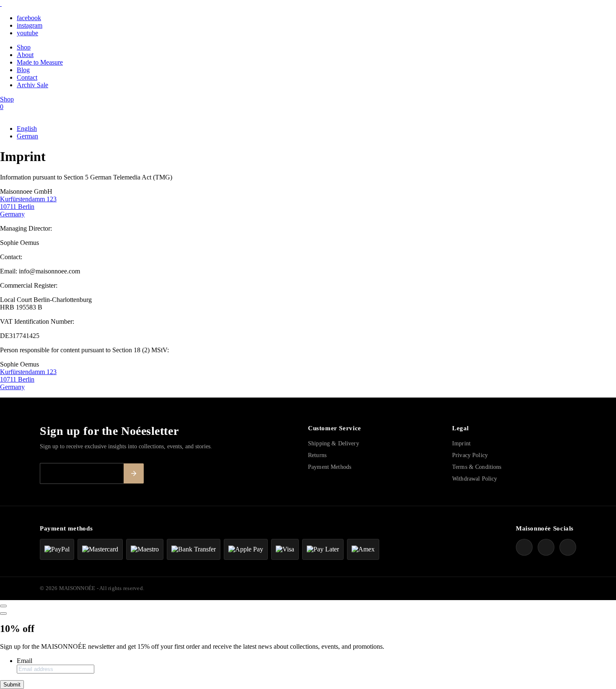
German (27, 136)
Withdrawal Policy (474, 479)
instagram (29, 25)
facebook (29, 17)
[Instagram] (546, 547)
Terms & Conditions (477, 467)
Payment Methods (329, 467)
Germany (12, 214)
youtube (27, 32)
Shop (24, 47)
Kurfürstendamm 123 (28, 199)
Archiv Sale (32, 84)
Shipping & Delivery (333, 443)
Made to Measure (40, 62)
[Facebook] (524, 547)
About (25, 54)
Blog (23, 69)
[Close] (3, 606)
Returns (317, 455)
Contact (27, 77)
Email (24, 660)
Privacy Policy (470, 455)
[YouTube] (567, 547)
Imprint (461, 443)
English (27, 128)
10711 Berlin (17, 206)
